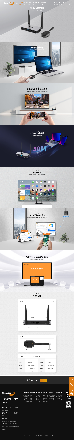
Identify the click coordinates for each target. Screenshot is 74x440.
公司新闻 (59, 396)
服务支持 (35, 3)
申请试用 (52, 399)
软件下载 (45, 396)
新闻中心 (44, 3)
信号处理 (26, 402)
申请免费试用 (32, 380)
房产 (31, 396)
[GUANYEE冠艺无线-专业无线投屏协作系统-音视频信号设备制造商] (9, 3)
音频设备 (26, 399)
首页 (16, 3)
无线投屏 (26, 396)
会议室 (38, 396)
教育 (31, 402)
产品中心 (21, 3)
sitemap (51, 435)
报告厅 (38, 402)
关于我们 (40, 3)
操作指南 (45, 399)
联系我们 (52, 396)
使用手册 (45, 402)
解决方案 (30, 3)
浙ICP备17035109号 (42, 435)
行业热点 (59, 399)
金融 (31, 399)
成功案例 (26, 3)
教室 (37, 399)
